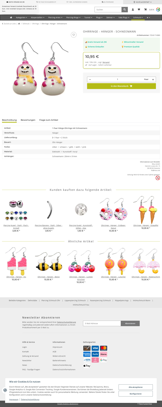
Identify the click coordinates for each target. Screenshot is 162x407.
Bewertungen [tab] (28, 120)
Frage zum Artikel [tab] (48, 120)
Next (156, 215)
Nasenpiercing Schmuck (100, 300)
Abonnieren (130, 323)
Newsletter (27, 360)
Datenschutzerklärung (30, 399)
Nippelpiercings (122, 300)
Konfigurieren (136, 394)
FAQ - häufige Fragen (31, 369)
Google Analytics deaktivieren (67, 404)
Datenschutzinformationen (64, 369)
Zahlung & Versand (30, 356)
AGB (54, 351)
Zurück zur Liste (10, 23)
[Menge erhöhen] (153, 79)
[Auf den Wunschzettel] (73, 35)
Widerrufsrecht (59, 356)
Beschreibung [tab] (9, 120)
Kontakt (25, 351)
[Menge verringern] (90, 79)
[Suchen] (125, 9)
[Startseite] (19, 23)
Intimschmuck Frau (81, 305)
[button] (133, 9)
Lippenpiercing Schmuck (75, 300)
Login (24, 347)
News (24, 365)
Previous (6, 215)
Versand (106, 62)
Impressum (13, 399)
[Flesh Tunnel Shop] (11, 17)
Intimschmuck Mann (141, 300)
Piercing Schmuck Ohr (51, 300)
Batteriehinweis (59, 360)
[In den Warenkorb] (4, 28)
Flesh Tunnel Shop (145, 404)
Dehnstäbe (32, 300)
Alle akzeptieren (136, 387)
